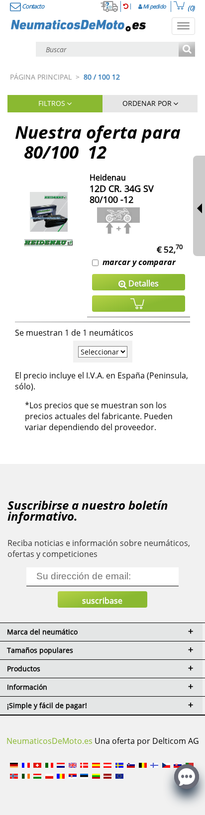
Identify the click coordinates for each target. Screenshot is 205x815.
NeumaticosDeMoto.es (49, 740)
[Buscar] (187, 50)
